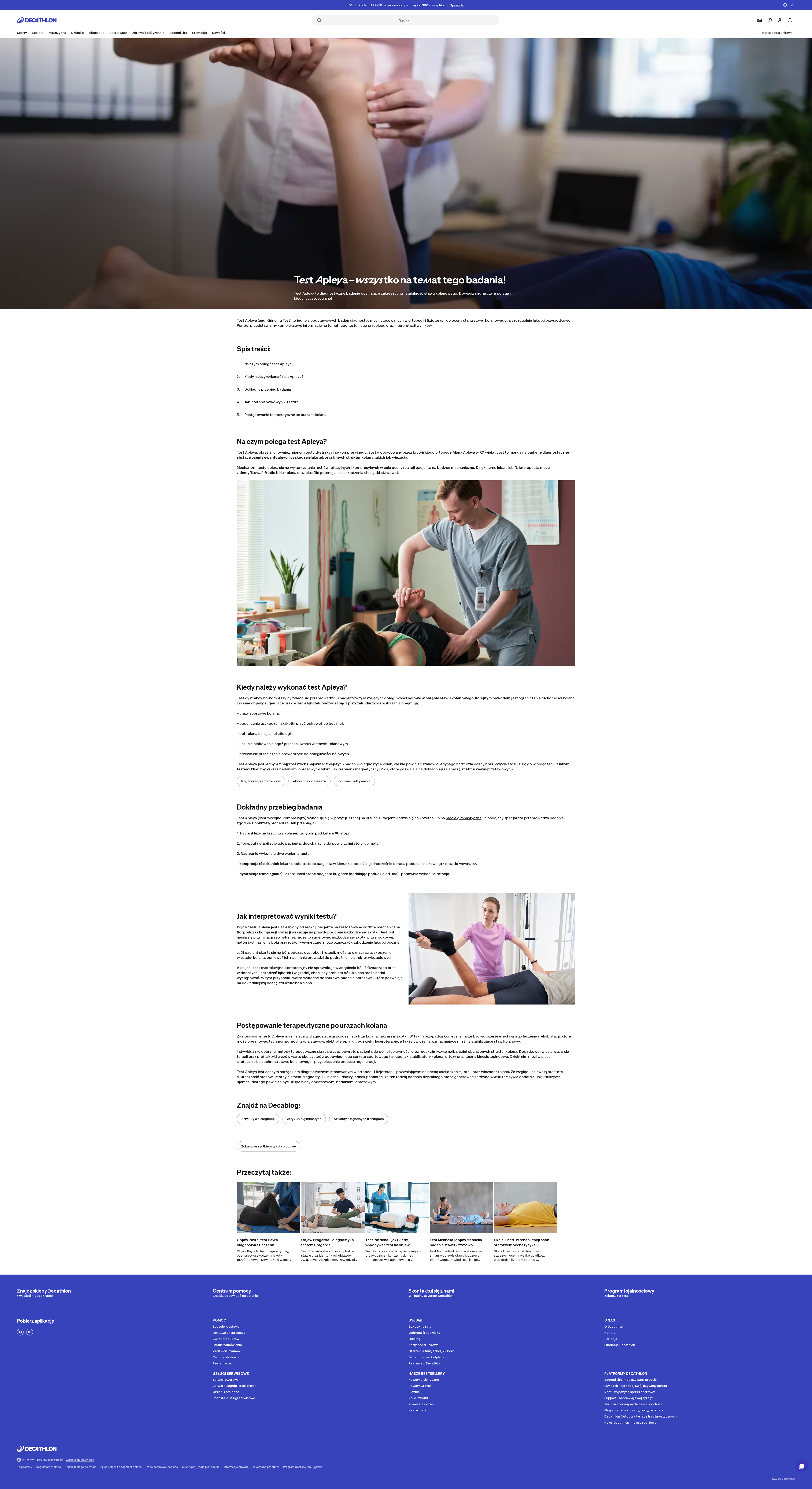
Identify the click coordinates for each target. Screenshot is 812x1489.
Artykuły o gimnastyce (304, 1119)
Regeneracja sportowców (261, 781)
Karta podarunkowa (777, 32)
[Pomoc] (770, 20)
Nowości (218, 32)
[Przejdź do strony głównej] (37, 20)
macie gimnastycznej (464, 818)
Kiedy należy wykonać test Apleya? (273, 377)
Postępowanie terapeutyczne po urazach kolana (285, 415)
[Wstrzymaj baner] (785, 5)
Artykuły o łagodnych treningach (359, 1119)
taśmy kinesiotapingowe (486, 1056)
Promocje (199, 32)
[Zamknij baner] (791, 5)
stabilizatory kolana (426, 1056)
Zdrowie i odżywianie (354, 781)
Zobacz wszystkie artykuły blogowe (268, 1146)
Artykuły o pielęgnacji (258, 1119)
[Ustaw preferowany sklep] (759, 20)
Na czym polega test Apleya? (269, 364)
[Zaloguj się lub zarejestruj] (780, 20)
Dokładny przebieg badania (268, 389)
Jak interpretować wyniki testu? (271, 402)
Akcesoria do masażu (309, 781)
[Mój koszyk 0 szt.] (790, 20)
